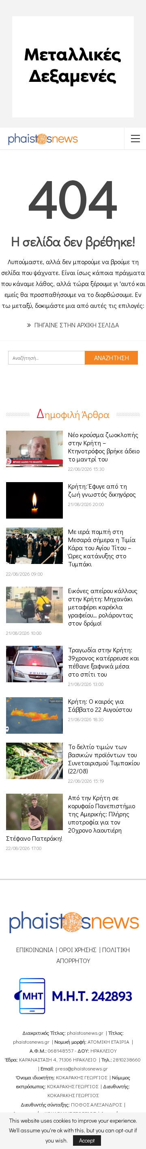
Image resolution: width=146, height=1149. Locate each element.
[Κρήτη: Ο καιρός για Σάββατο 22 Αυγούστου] (34, 715)
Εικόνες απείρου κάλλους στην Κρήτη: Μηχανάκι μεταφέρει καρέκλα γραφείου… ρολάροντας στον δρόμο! (102, 606)
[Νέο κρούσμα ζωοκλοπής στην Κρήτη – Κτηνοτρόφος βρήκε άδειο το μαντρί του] (34, 449)
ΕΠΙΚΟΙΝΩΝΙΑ (34, 949)
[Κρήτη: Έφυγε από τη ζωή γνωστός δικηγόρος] (34, 500)
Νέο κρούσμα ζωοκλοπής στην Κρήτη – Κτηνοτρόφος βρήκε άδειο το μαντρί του (104, 446)
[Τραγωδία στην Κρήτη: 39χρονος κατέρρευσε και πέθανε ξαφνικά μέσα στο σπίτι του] (34, 664)
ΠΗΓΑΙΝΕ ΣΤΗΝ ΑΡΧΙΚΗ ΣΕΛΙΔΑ (76, 324)
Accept (87, 1140)
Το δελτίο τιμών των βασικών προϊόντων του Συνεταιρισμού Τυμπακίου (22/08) (104, 758)
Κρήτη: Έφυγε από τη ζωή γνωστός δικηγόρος (102, 490)
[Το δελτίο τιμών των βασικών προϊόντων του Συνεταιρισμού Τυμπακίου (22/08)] (34, 761)
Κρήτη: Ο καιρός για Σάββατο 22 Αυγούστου (100, 705)
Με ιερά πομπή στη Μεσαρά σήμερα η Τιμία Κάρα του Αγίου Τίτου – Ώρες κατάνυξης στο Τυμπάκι (101, 547)
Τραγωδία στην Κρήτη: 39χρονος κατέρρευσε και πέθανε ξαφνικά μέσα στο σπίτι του (103, 661)
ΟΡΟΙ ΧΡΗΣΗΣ (78, 949)
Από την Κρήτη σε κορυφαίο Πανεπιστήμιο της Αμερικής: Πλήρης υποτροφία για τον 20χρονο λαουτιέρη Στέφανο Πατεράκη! (70, 817)
